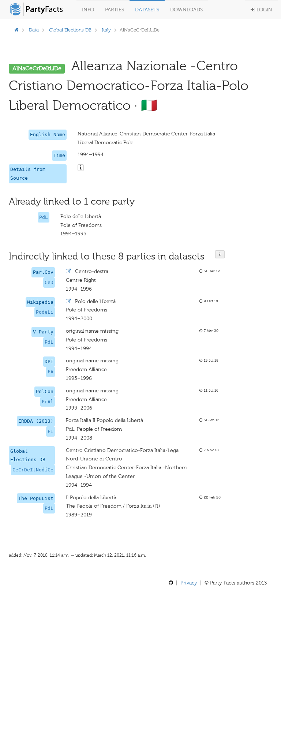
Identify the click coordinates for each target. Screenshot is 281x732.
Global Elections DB (70, 30)
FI (50, 431)
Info (88, 10)
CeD (49, 282)
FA (50, 371)
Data (34, 30)
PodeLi (44, 312)
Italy (106, 30)
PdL (43, 217)
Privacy (188, 583)
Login (263, 10)
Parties (114, 10)
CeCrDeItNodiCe (32, 470)
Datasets (147, 10)
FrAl (47, 401)
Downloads (186, 10)
